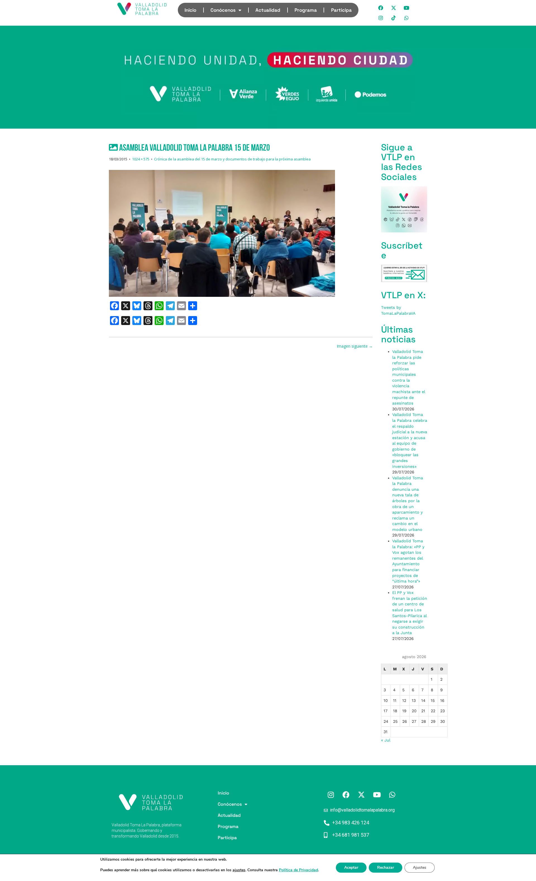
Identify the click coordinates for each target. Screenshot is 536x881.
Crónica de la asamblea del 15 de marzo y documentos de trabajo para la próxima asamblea (232, 159)
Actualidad (267, 10)
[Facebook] (381, 8)
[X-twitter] (394, 8)
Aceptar (351, 867)
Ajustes (419, 867)
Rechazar (385, 867)
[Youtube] (407, 8)
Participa (341, 10)
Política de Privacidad (298, 870)
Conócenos (223, 10)
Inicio (190, 10)
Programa (306, 10)
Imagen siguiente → (355, 346)
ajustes (239, 870)
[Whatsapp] (407, 18)
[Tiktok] (394, 18)
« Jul (385, 740)
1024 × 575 (140, 159)
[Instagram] (381, 18)
